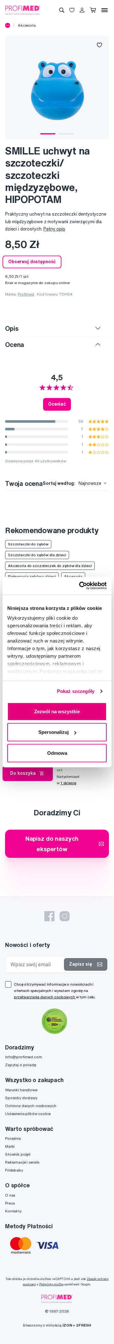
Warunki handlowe (21, 1090)
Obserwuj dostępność (32, 261)
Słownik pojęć (18, 1154)
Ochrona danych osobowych (30, 1106)
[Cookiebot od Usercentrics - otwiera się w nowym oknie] (80, 586)
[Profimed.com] (23, 10)
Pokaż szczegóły (76, 691)
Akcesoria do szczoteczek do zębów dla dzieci (50, 566)
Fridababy (14, 1170)
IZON (67, 1325)
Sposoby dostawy (21, 1098)
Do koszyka (23, 773)
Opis (11, 328)
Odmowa (57, 752)
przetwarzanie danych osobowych (45, 997)
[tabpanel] (57, 87)
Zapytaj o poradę (20, 1065)
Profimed (26, 294)
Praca (10, 1203)
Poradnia (13, 1138)
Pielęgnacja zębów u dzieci (32, 576)
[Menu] (104, 10)
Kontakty (13, 1211)
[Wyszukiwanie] (62, 10)
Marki (10, 1146)
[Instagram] (65, 916)
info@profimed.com (23, 1057)
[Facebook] (49, 916)
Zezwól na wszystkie (57, 711)
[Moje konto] (82, 10)
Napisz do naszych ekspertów (52, 843)
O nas (10, 1195)
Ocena (14, 344)
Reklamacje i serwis (22, 1162)
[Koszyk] (93, 10)
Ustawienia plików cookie (28, 1114)
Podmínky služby (51, 1284)
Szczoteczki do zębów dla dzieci (37, 555)
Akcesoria (27, 25)
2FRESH (83, 1325)
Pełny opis (54, 229)
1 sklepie (68, 783)
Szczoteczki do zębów (28, 544)
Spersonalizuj (53, 732)
